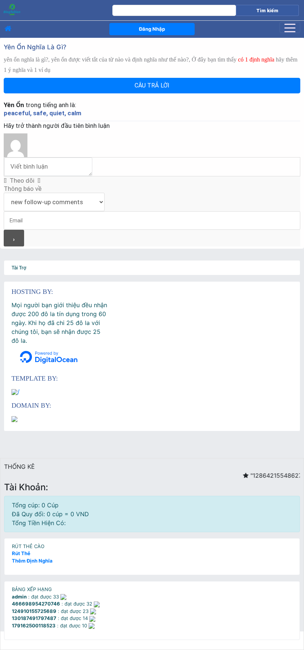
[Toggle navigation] (290, 27)
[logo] (47, 9)
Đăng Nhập (152, 29)
